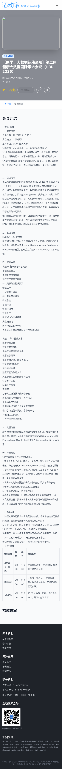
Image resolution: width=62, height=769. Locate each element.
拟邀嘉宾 (18, 104)
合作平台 (6, 643)
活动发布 (6, 670)
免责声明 (6, 647)
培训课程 (6, 666)
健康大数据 (14, 181)
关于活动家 (7, 639)
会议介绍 (6, 104)
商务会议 (6, 662)
